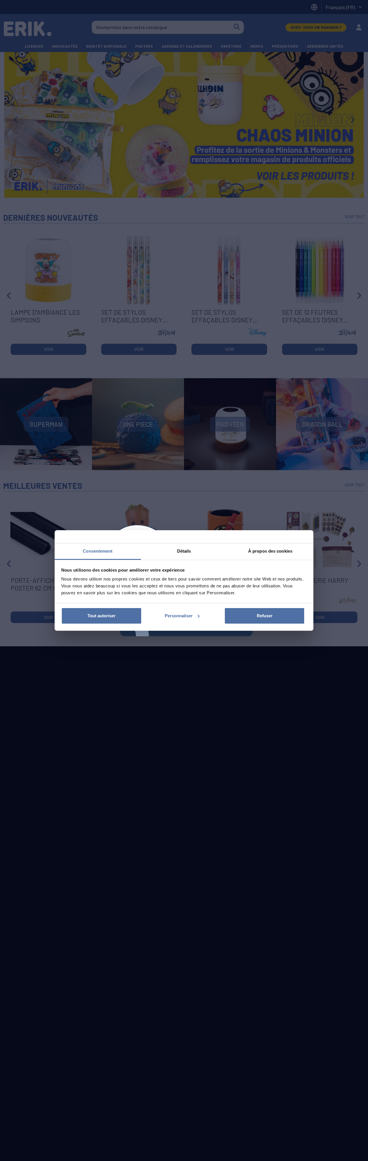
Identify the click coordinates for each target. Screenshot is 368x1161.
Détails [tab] (184, 551)
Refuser (265, 615)
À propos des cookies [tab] (270, 551)
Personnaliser (179, 615)
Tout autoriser (101, 615)
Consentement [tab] (97, 551)
